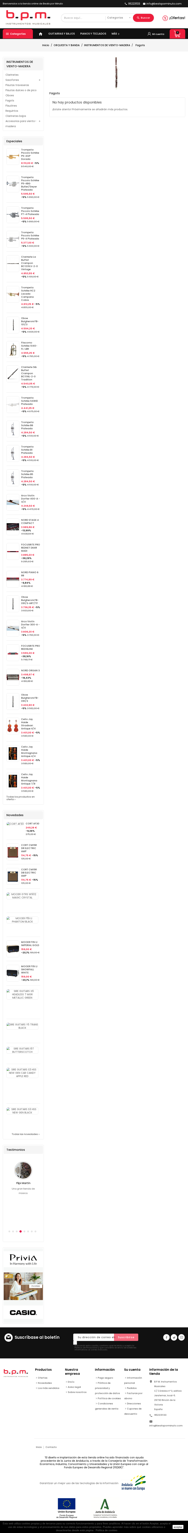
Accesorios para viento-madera (21, 123)
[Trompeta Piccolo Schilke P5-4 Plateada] (12, 239)
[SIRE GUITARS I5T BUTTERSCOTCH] (22, 1050)
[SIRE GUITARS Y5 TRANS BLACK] (22, 1026)
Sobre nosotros (77, 1392)
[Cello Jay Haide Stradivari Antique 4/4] (12, 726)
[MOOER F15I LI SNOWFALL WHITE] (12, 973)
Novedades (45, 1383)
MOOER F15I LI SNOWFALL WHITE (29, 969)
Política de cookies (109, 1398)
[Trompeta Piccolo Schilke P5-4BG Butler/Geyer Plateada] (12, 184)
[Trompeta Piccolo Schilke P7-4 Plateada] (12, 214)
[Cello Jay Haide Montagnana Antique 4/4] (12, 753)
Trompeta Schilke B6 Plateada (27, 425)
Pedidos (132, 1388)
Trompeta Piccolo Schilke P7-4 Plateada (30, 211)
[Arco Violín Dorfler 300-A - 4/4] (12, 628)
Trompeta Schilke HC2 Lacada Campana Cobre (28, 294)
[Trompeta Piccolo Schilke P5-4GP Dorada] (12, 156)
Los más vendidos (48, 1388)
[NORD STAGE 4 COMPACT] (12, 526)
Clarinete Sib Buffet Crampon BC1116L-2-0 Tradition (29, 373)
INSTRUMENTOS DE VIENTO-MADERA (19, 64)
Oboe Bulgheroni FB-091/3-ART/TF (30, 600)
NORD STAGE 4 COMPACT (30, 521)
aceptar (178, 1526)
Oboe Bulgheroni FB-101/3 (30, 321)
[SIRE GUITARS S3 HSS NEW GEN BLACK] (22, 1110)
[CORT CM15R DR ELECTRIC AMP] (12, 851)
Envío (71, 1382)
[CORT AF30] (15, 824)
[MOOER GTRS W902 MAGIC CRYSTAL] (22, 895)
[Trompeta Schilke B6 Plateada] (12, 429)
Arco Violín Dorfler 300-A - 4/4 (30, 624)
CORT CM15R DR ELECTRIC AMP (29, 848)
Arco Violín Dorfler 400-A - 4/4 (30, 498)
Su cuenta (132, 1369)
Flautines (11, 106)
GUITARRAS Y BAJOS (61, 33)
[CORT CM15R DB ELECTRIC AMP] (12, 876)
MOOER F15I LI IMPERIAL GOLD (30, 944)
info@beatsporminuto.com (165, 1425)
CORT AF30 (32, 823)
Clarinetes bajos (16, 116)
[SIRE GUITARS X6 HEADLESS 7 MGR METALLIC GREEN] (22, 994)
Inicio (39, 1447)
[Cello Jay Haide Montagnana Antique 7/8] (12, 781)
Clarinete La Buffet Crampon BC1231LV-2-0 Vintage (29, 263)
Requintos (12, 111)
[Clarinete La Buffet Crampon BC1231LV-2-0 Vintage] (12, 263)
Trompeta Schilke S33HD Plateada (29, 401)
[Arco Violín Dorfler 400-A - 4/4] (12, 502)
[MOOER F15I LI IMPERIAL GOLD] (12, 949)
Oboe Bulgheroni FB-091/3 (30, 698)
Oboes (10, 95)
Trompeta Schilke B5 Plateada (27, 474)
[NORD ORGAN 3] (12, 677)
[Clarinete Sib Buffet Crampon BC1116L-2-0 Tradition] (12, 374)
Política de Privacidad (86, 1347)
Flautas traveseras (17, 85)
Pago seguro (105, 1378)
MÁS (116, 34)
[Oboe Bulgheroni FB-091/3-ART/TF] (12, 603)
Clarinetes (12, 75)
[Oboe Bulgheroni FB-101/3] (12, 325)
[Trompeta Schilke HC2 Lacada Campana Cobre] (12, 294)
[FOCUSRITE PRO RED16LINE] (12, 652)
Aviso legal (74, 1387)
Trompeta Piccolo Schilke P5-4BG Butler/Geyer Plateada (30, 183)
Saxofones (12, 80)
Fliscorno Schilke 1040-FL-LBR (29, 345)
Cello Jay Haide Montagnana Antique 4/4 (29, 751)
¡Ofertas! (177, 17)
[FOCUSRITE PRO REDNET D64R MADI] (12, 551)
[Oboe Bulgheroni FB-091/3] (12, 701)
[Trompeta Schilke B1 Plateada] (12, 453)
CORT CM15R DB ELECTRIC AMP (29, 872)
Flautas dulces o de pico (21, 90)
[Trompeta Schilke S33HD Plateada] (12, 404)
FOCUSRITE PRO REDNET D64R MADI (30, 547)
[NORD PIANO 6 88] (12, 579)
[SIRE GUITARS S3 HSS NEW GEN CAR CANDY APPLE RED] (22, 1073)
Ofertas (42, 1378)
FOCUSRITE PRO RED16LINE (30, 647)
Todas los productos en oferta (20, 798)
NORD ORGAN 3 (30, 670)
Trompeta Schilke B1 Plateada (27, 449)
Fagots (10, 100)
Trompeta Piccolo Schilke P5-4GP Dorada (30, 154)
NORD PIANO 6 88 (29, 574)
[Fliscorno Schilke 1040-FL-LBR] (12, 349)
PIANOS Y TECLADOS (93, 33)
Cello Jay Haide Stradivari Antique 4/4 (28, 724)
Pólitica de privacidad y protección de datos (107, 1388)
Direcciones (134, 1403)
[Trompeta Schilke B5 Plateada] (12, 478)
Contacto (51, 1447)
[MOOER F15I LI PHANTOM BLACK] (22, 919)
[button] (9, 1231)
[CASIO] (23, 1285)
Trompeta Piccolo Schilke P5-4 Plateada (30, 235)
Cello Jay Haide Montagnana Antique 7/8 (29, 779)
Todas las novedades (26, 1134)
